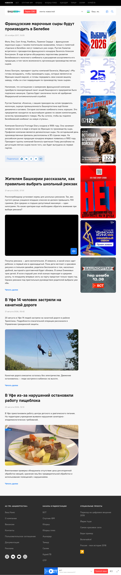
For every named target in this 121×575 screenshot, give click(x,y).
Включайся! (85, 539)
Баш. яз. (95, 11)
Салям (82, 3)
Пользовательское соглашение (20, 536)
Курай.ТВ (91, 3)
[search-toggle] (112, 11)
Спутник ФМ (27, 3)
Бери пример (86, 533)
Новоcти (9, 3)
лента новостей (47, 11)
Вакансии (9, 524)
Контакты (9, 530)
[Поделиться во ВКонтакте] (26, 159)
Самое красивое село (91, 527)
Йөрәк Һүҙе (86, 521)
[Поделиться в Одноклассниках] (31, 159)
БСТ (17, 3)
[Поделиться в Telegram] (36, 159)
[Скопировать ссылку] (41, 159)
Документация (12, 542)
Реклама (9, 548)
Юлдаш (39, 3)
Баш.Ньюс (10, 512)
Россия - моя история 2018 (93, 545)
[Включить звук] (74, 251)
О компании (11, 518)
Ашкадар (64, 3)
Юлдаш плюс (51, 3)
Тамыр (73, 3)
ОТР (45, 560)
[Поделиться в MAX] (22, 159)
